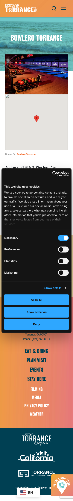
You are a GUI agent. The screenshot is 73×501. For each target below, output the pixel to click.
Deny (36, 324)
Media (36, 397)
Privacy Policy (36, 405)
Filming (37, 389)
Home (8, 154)
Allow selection (37, 312)
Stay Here (36, 379)
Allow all (36, 299)
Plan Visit (36, 360)
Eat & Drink (36, 351)
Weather (36, 414)
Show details (52, 287)
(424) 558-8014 (41, 339)
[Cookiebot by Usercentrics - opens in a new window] (52, 173)
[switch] (63, 249)
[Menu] (63, 8)
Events (36, 370)
